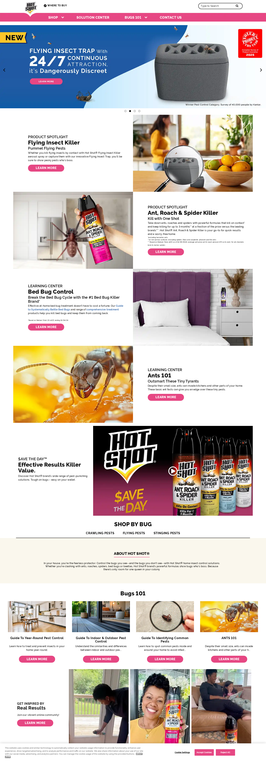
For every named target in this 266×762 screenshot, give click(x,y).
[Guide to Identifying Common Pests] (165, 617)
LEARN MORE (46, 168)
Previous (5, 69)
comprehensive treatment (103, 309)
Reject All (225, 752)
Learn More (37, 659)
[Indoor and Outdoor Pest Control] (101, 617)
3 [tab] (135, 111)
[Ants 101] (229, 617)
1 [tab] (125, 111)
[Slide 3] (133, 67)
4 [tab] (139, 111)
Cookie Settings (182, 752)
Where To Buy (57, 5)
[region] (133, 752)
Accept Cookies (204, 752)
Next (260, 69)
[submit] (235, 5)
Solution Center (93, 17)
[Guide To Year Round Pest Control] (37, 617)
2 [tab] (130, 111)
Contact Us (171, 17)
